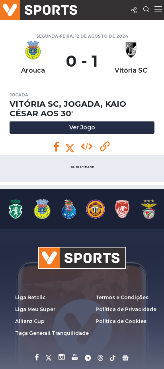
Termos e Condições (122, 297)
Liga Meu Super (35, 309)
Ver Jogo (82, 127)
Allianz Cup (30, 321)
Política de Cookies (121, 321)
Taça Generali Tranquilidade (52, 333)
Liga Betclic (30, 297)
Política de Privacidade (126, 309)
